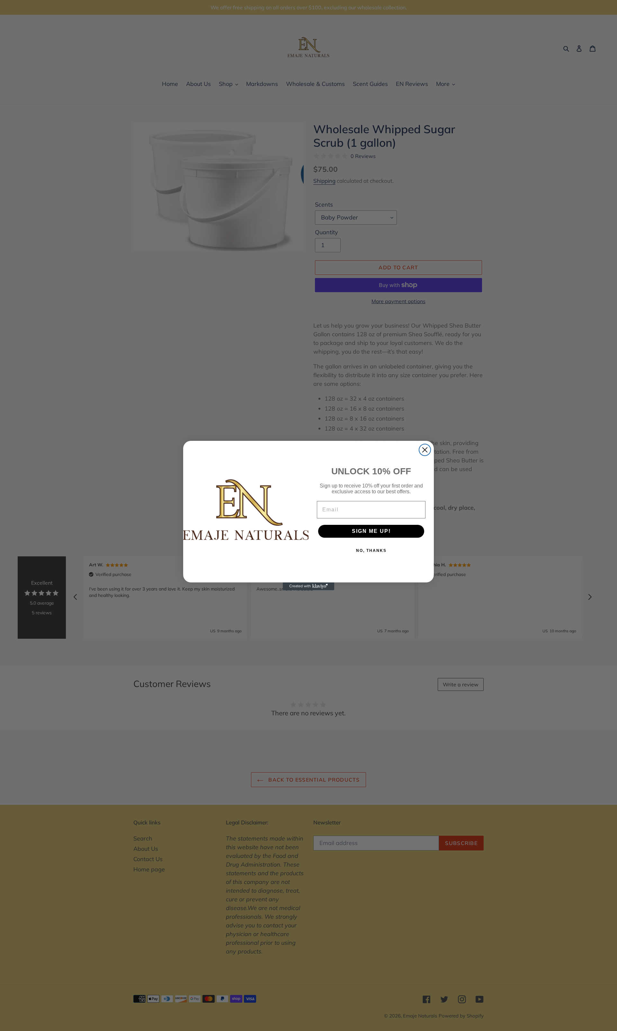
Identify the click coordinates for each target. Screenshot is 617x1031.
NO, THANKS (371, 550)
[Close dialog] (425, 450)
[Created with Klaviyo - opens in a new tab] (308, 586)
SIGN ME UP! (371, 531)
